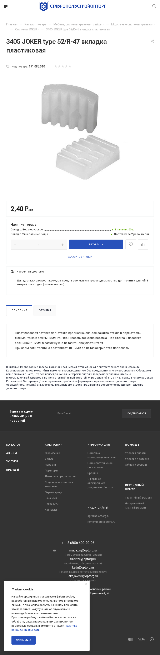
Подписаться (137, 413)
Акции (11, 453)
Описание (19, 310)
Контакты (51, 509)
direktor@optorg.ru (83, 559)
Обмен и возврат (136, 464)
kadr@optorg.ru (83, 567)
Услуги (12, 461)
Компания (53, 444)
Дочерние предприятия (60, 476)
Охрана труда (53, 492)
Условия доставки (137, 458)
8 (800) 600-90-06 (81, 543)
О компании (52, 453)
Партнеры (51, 470)
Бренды (12, 469)
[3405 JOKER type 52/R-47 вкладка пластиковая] (80, 132)
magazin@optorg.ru (83, 550)
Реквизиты (52, 503)
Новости (50, 464)
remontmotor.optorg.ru (101, 521)
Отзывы (45, 310)
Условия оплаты (135, 453)
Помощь (132, 444)
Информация (99, 444)
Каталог (13, 444)
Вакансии (51, 498)
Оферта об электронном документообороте (100, 483)
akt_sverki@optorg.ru (83, 576)
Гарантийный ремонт (138, 497)
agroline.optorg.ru (98, 516)
